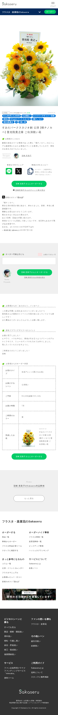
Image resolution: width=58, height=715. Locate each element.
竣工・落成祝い (11, 650)
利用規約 (39, 700)
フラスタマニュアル (10, 573)
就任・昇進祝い (11, 645)
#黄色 (5, 119)
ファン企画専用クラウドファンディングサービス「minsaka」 (15, 670)
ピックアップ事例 (36, 546)
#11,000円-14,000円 (11, 116)
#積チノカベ (37, 119)
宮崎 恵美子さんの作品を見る (34, 277)
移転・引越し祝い (12, 641)
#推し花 (22, 122)
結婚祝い (35, 646)
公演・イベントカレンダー (13, 568)
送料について (37, 672)
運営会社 (19, 700)
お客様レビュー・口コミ (12, 577)
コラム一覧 (6, 564)
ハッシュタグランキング (39, 550)
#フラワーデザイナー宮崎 (44, 116)
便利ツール (9, 678)
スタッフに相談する (10, 550)
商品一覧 (5, 537)
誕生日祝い (36, 641)
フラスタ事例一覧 (36, 537)
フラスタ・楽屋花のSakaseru (15, 12)
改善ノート (33, 568)
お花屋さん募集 (29, 700)
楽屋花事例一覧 (35, 541)
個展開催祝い (10, 654)
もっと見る (29, 498)
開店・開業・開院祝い (14, 632)
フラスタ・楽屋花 (39, 624)
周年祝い (8, 636)
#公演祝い (26, 116)
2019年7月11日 (26, 230)
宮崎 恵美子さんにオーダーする (29, 184)
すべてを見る (10, 627)
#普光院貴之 (8, 122)
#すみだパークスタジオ (20, 119)
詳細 (28, 113)
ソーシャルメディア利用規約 (39, 702)
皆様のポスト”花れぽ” (11, 582)
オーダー (50, 12)
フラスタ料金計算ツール (12, 546)
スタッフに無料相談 (40, 677)
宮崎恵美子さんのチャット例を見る (30, 190)
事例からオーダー (9, 541)
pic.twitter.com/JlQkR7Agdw (22, 227)
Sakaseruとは (35, 564)
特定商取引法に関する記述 (18, 702)
